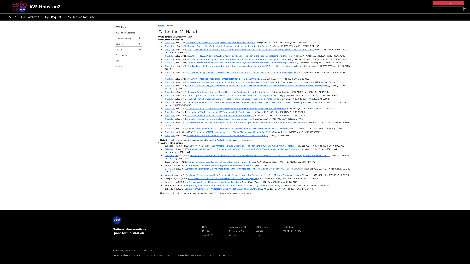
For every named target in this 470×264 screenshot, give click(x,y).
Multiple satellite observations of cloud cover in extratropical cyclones (219, 119)
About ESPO (207, 235)
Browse (259, 231)
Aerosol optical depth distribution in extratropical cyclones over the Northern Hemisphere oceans (232, 95)
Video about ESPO (237, 227)
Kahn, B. (169, 182)
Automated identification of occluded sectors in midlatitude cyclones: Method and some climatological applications (240, 62)
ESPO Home (121, 27)
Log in (448, 3)
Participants (121, 55)
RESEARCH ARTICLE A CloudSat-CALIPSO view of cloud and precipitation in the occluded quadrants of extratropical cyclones (244, 56)
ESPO (10, 17)
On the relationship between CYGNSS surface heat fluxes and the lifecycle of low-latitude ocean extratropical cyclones (241, 72)
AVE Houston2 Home (125, 32)
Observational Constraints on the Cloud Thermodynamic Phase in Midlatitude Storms (226, 135)
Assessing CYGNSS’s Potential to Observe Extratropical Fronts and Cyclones (222, 178)
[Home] (20, 7)
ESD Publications (220, 140)
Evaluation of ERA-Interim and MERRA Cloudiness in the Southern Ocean (220, 112)
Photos (119, 66)
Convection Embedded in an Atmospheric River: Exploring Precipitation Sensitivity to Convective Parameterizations (243, 145)
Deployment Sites (237, 231)
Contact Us (227, 255)
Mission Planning (123, 39)
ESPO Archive (28, 17)
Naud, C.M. (170, 42)
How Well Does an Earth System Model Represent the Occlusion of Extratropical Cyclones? (229, 46)
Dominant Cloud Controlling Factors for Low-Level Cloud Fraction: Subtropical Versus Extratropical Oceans (236, 59)
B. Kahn (183, 102)
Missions (206, 231)
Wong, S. (169, 175)
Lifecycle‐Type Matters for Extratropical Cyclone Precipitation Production (221, 42)
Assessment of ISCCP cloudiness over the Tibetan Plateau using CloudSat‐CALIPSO (232, 132)
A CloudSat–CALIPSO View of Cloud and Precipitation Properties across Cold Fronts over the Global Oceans (236, 108)
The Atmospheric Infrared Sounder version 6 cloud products (213, 182)
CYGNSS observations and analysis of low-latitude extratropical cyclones (221, 162)
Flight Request (52, 17)
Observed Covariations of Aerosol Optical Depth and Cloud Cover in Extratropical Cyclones (229, 92)
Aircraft (232, 235)
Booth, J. (169, 165)
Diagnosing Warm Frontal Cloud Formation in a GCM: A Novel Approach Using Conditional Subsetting (233, 185)
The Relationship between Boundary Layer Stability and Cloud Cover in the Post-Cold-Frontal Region (233, 99)
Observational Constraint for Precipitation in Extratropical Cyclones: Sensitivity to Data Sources (231, 82)
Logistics (119, 50)
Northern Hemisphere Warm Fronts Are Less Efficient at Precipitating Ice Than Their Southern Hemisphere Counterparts (245, 149)
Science (119, 44)
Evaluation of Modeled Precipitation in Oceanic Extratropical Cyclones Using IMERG (225, 78)
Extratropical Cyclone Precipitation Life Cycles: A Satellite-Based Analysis (218, 165)
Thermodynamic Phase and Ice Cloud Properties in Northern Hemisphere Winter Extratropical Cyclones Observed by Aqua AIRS (253, 102)
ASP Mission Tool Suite (81, 17)
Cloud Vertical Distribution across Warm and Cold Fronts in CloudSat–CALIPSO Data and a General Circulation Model (241, 128)
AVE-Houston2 (44, 7)
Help (258, 235)
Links (118, 60)
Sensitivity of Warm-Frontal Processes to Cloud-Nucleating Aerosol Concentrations (223, 188)
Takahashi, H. (171, 149)
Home (161, 25)
